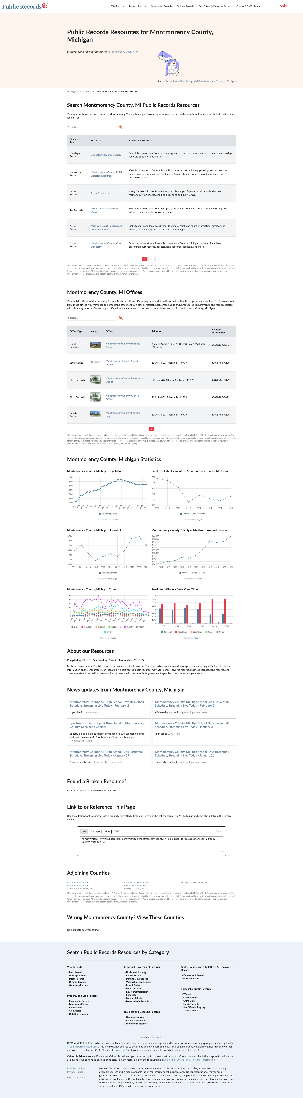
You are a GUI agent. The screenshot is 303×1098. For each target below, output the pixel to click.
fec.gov (197, 638)
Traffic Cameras (191, 1011)
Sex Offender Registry (194, 1007)
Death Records (76, 979)
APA (117, 831)
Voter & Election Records (138, 982)
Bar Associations (134, 989)
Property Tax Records (79, 1001)
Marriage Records (77, 976)
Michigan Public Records (80, 91)
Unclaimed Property (136, 972)
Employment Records (194, 975)
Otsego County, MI (134, 888)
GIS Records (75, 1011)
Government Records (161, 6)
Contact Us (83, 790)
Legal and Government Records (142, 967)
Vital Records (117, 6)
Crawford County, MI (136, 882)
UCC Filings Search (78, 1014)
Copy (219, 831)
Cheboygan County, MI (79, 888)
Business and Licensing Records (142, 1012)
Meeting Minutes (134, 998)
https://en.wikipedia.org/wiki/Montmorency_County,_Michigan (201, 81)
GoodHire (119, 1050)
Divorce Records (77, 982)
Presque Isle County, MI (194, 882)
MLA (107, 831)
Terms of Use (197, 1050)
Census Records (134, 976)
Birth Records (76, 972)
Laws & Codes (133, 985)
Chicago (95, 831)
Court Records (190, 998)
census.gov (113, 520)
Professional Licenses (137, 1024)
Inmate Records (191, 1004)
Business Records (185, 6)
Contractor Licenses (136, 1021)
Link (83, 831)
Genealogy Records (78, 985)
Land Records (75, 1008)
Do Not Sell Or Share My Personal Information (189, 1060)
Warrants (187, 994)
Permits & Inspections (137, 979)
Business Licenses (135, 1017)
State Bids (131, 995)
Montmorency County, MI (123, 51)
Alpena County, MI (77, 885)
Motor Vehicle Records (137, 1001)
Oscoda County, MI (135, 885)
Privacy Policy (180, 1050)
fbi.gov (113, 638)
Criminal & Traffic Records (248, 6)
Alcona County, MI (77, 882)
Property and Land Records (82, 996)
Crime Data (189, 1001)
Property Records (137, 6)
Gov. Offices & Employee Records (215, 6)
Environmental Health (137, 992)
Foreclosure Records (79, 1004)
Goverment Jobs (191, 979)
